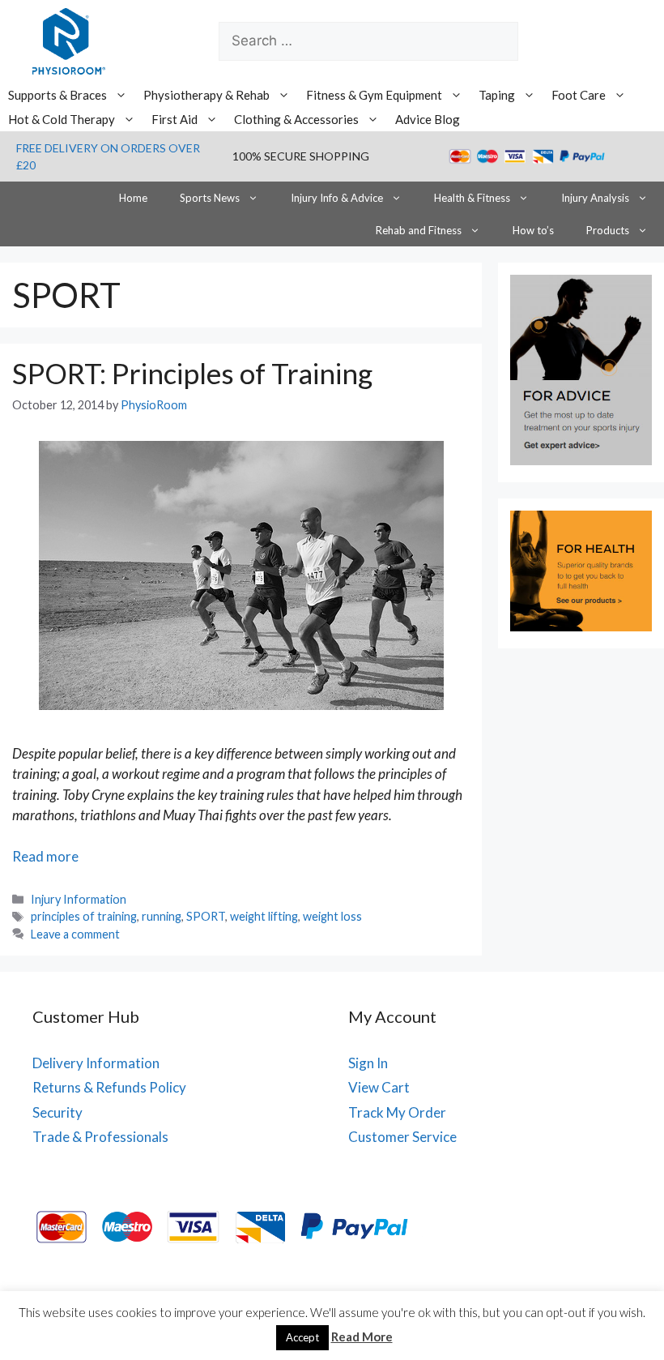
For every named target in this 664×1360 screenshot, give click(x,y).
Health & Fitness (472, 197)
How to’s (533, 230)
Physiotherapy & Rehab (206, 95)
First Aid (174, 119)
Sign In (368, 1062)
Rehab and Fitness (419, 230)
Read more (45, 856)
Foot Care (578, 95)
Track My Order (397, 1112)
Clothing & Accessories (296, 119)
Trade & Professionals (100, 1136)
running (161, 916)
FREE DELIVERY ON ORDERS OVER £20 (108, 156)
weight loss (332, 916)
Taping (497, 95)
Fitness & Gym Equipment (374, 95)
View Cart (379, 1087)
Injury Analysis (595, 197)
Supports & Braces (57, 95)
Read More (362, 1336)
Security (57, 1112)
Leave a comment (75, 934)
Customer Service (402, 1136)
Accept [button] (302, 1337)
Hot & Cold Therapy (61, 119)
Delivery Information (96, 1062)
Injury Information (78, 899)
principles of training (84, 916)
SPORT (205, 916)
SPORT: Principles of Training (192, 373)
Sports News (210, 197)
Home (133, 197)
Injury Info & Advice (337, 197)
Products (607, 230)
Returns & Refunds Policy (109, 1087)
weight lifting (264, 916)
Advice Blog (427, 119)
